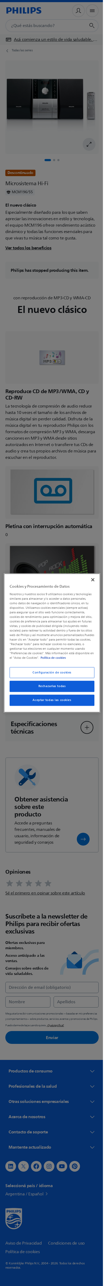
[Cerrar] (90, 577)
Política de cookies (35, 660)
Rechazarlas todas (50, 688)
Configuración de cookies (50, 674)
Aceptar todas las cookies (50, 702)
